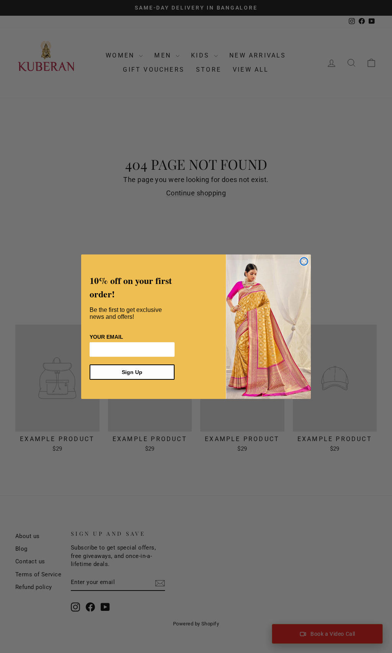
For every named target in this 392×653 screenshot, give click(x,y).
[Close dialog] (304, 261)
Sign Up (132, 372)
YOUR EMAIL (106, 337)
